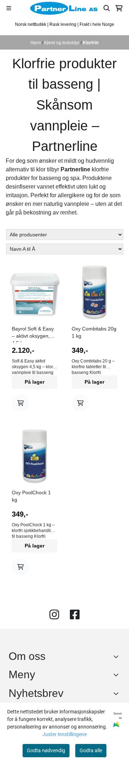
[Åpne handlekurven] (119, 8)
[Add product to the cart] (20, 403)
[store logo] (64, 8)
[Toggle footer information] (117, 656)
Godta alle (91, 750)
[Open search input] (107, 8)
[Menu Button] (9, 8)
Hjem (36, 42)
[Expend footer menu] (117, 675)
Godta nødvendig (46, 750)
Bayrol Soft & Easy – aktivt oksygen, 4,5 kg (33, 334)
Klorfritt (91, 42)
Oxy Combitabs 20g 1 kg (94, 332)
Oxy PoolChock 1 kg (31, 496)
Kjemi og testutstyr (62, 42)
